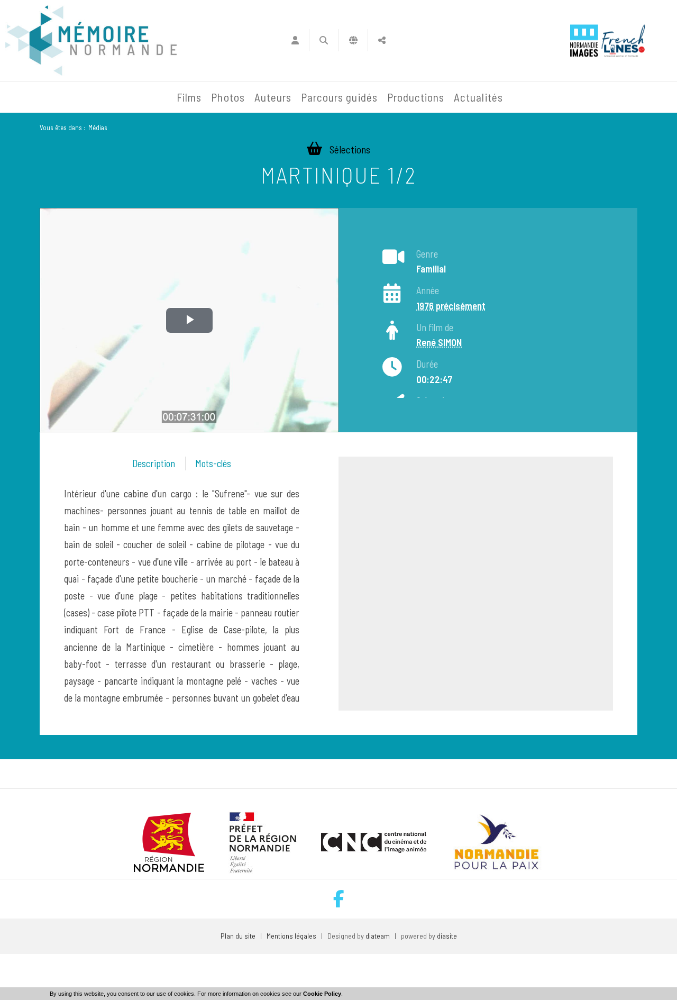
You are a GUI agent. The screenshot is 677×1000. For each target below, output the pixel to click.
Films (189, 97)
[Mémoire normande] (91, 40)
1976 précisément (451, 306)
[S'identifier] (295, 40)
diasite (447, 935)
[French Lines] (623, 40)
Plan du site (238, 935)
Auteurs (272, 97)
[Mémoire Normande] (58, 97)
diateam (377, 935)
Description (153, 463)
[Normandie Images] (584, 40)
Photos (227, 97)
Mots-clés (213, 463)
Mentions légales (291, 935)
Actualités (478, 97)
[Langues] (353, 40)
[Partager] (382, 40)
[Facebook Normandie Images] (338, 898)
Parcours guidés (339, 97)
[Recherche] (323, 40)
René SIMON (439, 342)
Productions (416, 97)
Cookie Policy (322, 993)
